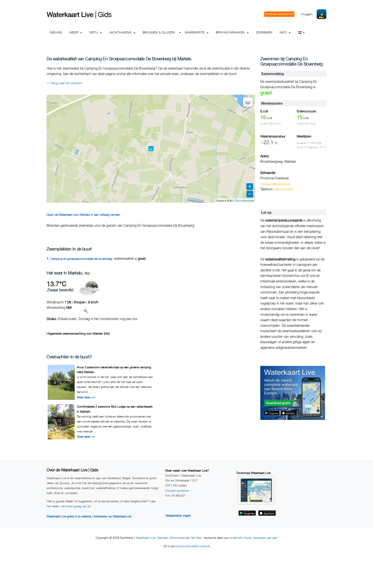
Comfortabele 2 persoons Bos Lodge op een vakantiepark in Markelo (115, 409)
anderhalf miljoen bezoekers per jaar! (253, 537)
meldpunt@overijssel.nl (275, 184)
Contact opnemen (177, 490)
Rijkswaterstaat (244, 200)
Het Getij (196, 537)
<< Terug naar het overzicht (64, 83)
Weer (74, 32)
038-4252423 (283, 189)
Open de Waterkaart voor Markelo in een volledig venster (83, 214)
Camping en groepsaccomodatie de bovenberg (81, 258)
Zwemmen (264, 32)
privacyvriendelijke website (193, 546)
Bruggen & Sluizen (159, 32)
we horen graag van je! (75, 506)
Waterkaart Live (145, 537)
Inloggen (306, 14)
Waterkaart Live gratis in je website (69, 516)
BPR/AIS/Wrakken (231, 32)
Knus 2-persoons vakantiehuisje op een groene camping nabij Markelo (114, 369)
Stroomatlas (177, 537)
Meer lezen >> (86, 397)
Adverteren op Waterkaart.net (112, 516)
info (284, 32)
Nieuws (56, 32)
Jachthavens (121, 32)
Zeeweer (162, 537)
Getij (94, 32)
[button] (151, 148)
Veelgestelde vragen (178, 515)
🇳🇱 (300, 32)
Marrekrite (195, 32)
